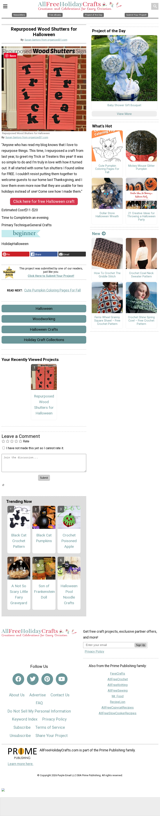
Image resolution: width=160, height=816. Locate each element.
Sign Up (140, 645)
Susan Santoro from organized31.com (46, 39)
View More (124, 114)
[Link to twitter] (33, 679)
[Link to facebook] (18, 679)
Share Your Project (52, 735)
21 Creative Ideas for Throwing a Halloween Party (141, 216)
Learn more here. (20, 764)
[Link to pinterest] (47, 679)
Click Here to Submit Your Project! (51, 276)
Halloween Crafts (44, 329)
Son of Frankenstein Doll (44, 592)
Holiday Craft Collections (44, 340)
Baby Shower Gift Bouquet (124, 105)
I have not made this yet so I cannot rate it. (35, 448)
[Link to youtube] (62, 679)
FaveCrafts (117, 673)
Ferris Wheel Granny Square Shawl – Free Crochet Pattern (107, 320)
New (96, 233)
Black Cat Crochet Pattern (18, 541)
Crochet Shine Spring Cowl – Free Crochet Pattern (141, 320)
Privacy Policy (54, 719)
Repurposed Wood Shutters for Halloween (44, 404)
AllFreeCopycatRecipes (117, 707)
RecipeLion (117, 702)
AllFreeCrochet (118, 679)
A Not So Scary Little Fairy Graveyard (19, 594)
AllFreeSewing (118, 690)
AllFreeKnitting (118, 685)
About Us (17, 695)
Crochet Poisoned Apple (69, 541)
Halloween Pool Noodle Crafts (68, 594)
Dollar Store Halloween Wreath (107, 215)
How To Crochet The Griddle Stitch (107, 275)
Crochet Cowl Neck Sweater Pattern (141, 275)
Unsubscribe (20, 735)
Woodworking (44, 319)
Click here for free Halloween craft (44, 201)
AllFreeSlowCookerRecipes (117, 713)
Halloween (44, 308)
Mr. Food (118, 696)
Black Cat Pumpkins (44, 538)
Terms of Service (50, 727)
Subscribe (22, 727)
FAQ (39, 703)
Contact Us (60, 695)
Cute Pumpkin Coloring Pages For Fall (52, 290)
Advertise (37, 695)
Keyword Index (24, 719)
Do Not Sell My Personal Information (39, 711)
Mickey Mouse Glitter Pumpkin (141, 167)
